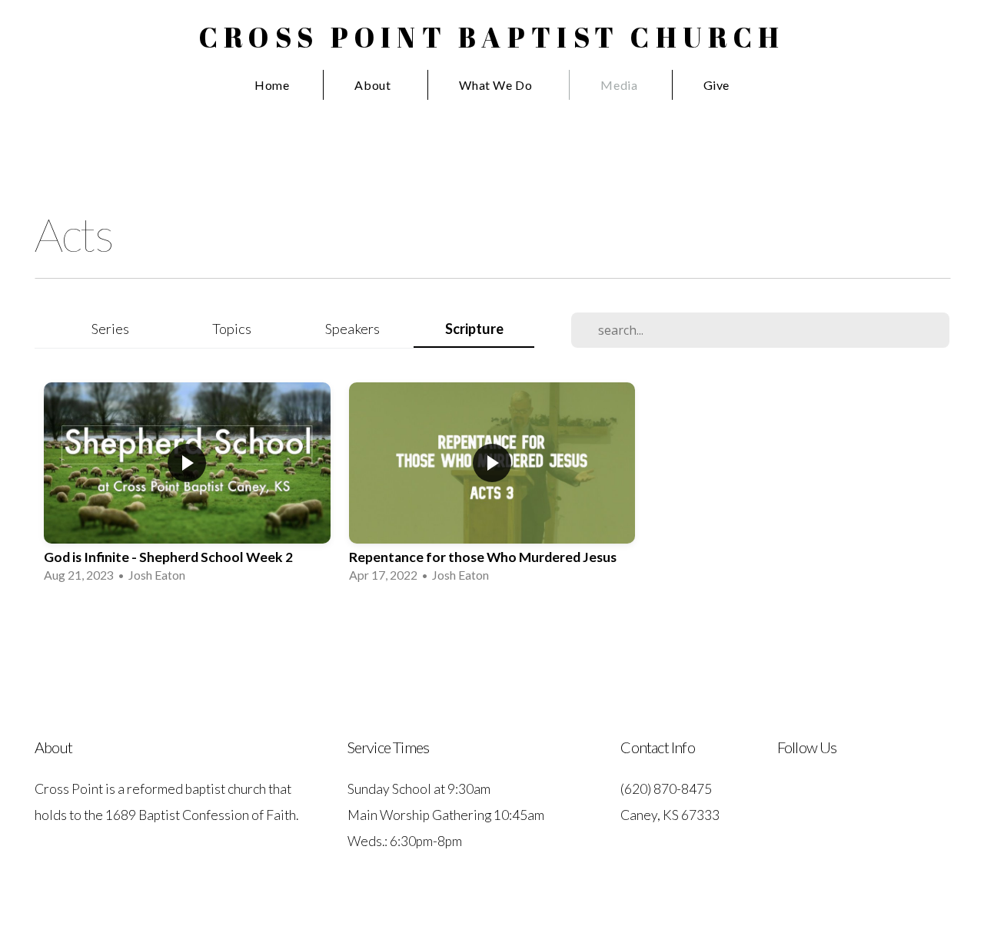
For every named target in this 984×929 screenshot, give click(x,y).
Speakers (352, 328)
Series (110, 328)
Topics (231, 328)
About (374, 85)
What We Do (497, 85)
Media (618, 85)
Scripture (474, 328)
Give (716, 85)
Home (272, 85)
